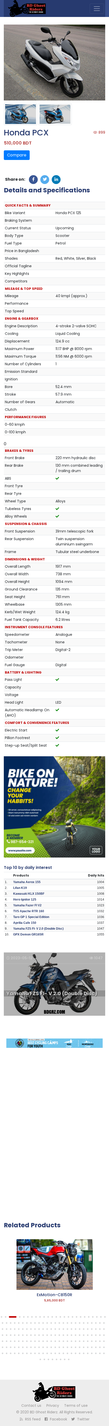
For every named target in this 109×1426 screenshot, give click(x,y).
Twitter (82, 1419)
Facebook (58, 1419)
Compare (16, 155)
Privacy (52, 1405)
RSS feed (32, 1419)
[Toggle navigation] (97, 9)
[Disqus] (54, 1131)
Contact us (31, 1405)
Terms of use (76, 1405)
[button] (1, 1317)
